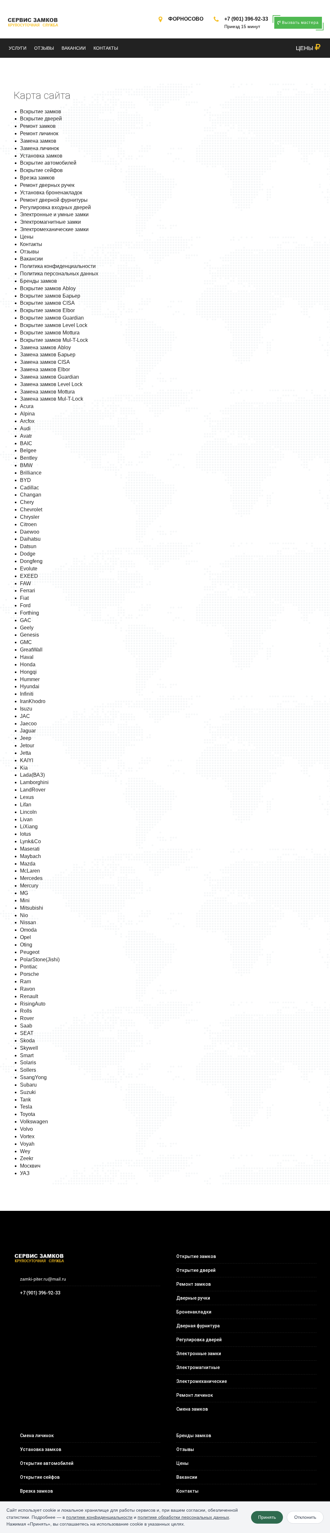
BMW (26, 465)
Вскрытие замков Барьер (50, 296)
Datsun (28, 546)
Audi (25, 428)
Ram (25, 981)
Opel (25, 937)
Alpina (27, 413)
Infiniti (27, 694)
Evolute (28, 568)
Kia (24, 768)
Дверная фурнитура (198, 1325)
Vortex (27, 1136)
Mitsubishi (31, 908)
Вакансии (74, 48)
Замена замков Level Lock (51, 384)
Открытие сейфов (40, 1477)
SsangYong (33, 1077)
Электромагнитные (198, 1367)
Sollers (28, 1070)
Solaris (28, 1062)
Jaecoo (28, 723)
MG (24, 893)
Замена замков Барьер (47, 354)
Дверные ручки (193, 1298)
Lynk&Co (30, 841)
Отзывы (44, 48)
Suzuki (28, 1092)
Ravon (27, 989)
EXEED (29, 576)
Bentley (28, 458)
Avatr (26, 436)
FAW (25, 583)
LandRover (32, 789)
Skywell (29, 1048)
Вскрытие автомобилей (48, 163)
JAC (25, 716)
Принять (267, 1517)
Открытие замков (196, 1256)
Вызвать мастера (300, 22)
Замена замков (38, 141)
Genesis (29, 635)
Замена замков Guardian (49, 377)
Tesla (26, 1106)
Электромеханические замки (54, 229)
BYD (25, 480)
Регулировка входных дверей (55, 207)
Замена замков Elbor (45, 369)
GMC (26, 642)
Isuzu (26, 708)
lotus (25, 834)
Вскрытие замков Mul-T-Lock (54, 340)
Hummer (30, 679)
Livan (26, 819)
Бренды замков (38, 281)
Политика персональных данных (59, 273)
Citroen (28, 524)
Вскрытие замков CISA (47, 303)
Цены (27, 237)
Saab (26, 1025)
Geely (27, 627)
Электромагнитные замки (50, 222)
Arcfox (27, 421)
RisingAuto (32, 1004)
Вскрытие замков (40, 111)
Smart (27, 1055)
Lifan (25, 804)
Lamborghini (34, 782)
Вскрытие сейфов (41, 170)
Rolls (26, 1011)
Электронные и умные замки (54, 214)
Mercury (29, 885)
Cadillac (29, 487)
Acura (27, 406)
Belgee (28, 450)
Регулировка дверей (199, 1339)
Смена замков (192, 1409)
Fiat (24, 598)
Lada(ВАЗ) (32, 775)
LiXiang (29, 826)
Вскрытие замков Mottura (50, 332)
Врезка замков (37, 177)
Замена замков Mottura (47, 391)
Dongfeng (31, 561)
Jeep (25, 738)
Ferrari (27, 590)
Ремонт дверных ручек (47, 185)
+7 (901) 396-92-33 (246, 19)
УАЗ (25, 1173)
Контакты (105, 48)
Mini (25, 900)
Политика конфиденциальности (58, 266)
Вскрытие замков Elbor (47, 310)
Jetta (25, 753)
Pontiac (28, 966)
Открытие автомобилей (46, 1463)
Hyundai (29, 686)
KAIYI (26, 760)
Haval (27, 657)
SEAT (27, 1033)
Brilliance (31, 472)
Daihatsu (30, 539)
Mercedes (31, 878)
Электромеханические (201, 1381)
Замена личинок (39, 148)
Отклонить (305, 1517)
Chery (27, 502)
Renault (29, 996)
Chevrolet (31, 509)
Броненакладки (193, 1311)
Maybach (30, 856)
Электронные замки (198, 1353)
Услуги (17, 48)
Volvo (26, 1129)
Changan (30, 494)
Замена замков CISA (45, 362)
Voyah (27, 1144)
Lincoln (28, 812)
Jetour (27, 745)
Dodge (27, 554)
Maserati (30, 849)
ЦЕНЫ (305, 48)
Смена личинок (37, 1435)
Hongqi (28, 672)
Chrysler (29, 517)
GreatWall (31, 649)
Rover (27, 1018)
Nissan (28, 922)
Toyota (27, 1114)
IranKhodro (32, 701)
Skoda (27, 1040)
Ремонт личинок (39, 133)
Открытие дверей (196, 1270)
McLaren (30, 871)
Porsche (29, 974)
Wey (25, 1151)
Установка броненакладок (51, 192)
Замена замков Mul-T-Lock (51, 399)
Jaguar (28, 730)
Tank (25, 1099)
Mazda (27, 863)
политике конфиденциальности (99, 1517)
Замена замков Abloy (45, 347)
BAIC (26, 443)
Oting (26, 944)
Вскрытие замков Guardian (52, 318)
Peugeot (29, 952)
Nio (24, 915)
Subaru (28, 1085)
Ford (25, 605)
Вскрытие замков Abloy (48, 288)
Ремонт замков (38, 126)
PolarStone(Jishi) (40, 959)
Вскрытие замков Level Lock (53, 325)
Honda (27, 664)
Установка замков (41, 155)
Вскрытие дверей (41, 118)
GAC (25, 620)
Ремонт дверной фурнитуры (54, 200)
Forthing (29, 613)
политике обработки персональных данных (183, 1517)
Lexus (27, 797)
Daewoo (29, 532)
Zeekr (26, 1158)
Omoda (28, 930)
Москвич (30, 1166)
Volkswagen (34, 1121)
